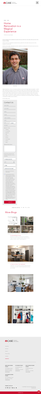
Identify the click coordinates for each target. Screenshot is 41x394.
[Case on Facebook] (5, 388)
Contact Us (20, 392)
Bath (6, 134)
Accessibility (8, 131)
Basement (7, 132)
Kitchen (7, 137)
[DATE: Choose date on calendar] (13, 162)
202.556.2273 (17, 370)
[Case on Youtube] (12, 388)
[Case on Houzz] (16, 388)
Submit (9, 202)
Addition (7, 129)
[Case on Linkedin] (14, 388)
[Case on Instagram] (7, 388)
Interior (7, 140)
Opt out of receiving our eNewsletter (10, 171)
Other (7, 142)
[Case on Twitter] (9, 388)
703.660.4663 (7, 379)
